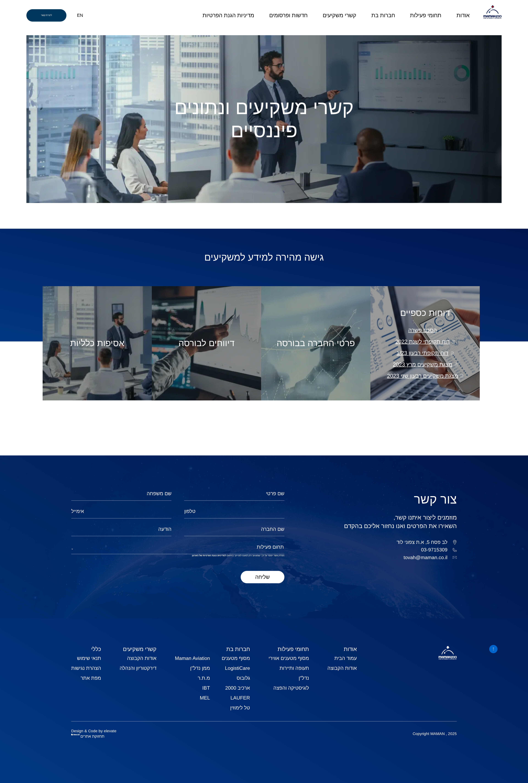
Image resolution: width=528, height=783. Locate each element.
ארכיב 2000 (237, 688)
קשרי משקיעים (339, 15)
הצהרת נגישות (86, 668)
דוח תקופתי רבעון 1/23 (422, 353)
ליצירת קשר (46, 15)
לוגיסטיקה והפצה (291, 688)
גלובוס (243, 678)
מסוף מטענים (236, 658)
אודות (463, 15)
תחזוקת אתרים (92, 736)
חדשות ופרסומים (288, 15)
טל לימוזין (240, 708)
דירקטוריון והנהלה (138, 668)
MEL (205, 698)
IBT (206, 688)
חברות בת (383, 15)
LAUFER (240, 698)
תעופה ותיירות (294, 668)
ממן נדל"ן (200, 668)
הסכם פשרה (422, 330)
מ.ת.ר (204, 678)
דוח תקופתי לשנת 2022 (422, 342)
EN (80, 15)
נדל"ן (304, 678)
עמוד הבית (345, 658)
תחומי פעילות (425, 15)
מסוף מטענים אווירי (289, 658)
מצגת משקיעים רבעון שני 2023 (422, 376)
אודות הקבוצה (342, 668)
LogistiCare (237, 668)
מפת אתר (91, 678)
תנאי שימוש (89, 658)
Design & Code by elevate (93, 731)
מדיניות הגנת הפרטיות (228, 15)
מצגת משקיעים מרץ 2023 (422, 364)
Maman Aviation (192, 658)
